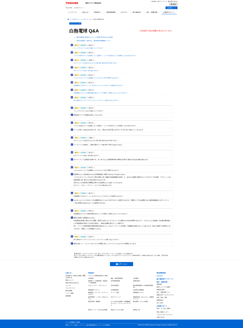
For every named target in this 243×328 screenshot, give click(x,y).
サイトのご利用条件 (104, 325)
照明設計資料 (161, 289)
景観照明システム (93, 290)
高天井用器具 (115, 285)
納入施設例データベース (165, 279)
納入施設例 (136, 12)
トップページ (72, 12)
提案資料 (159, 284)
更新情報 (68, 296)
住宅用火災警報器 (138, 290)
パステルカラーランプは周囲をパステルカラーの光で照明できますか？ (96, 78)
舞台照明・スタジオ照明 (140, 301)
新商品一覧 (136, 310)
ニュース (68, 285)
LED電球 (135, 278)
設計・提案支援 (151, 12)
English (154, 1)
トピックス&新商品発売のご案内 (98, 275)
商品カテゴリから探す (117, 310)
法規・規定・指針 (162, 297)
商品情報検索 (111, 12)
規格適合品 (160, 300)
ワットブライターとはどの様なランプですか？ (88, 48)
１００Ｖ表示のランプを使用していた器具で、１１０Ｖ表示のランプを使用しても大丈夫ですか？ (105, 55)
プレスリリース (70, 288)
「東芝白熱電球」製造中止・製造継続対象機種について (93, 40)
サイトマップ (163, 1)
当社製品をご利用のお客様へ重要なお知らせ (75, 276)
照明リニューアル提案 (163, 287)
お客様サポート (168, 12)
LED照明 (90, 278)
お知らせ (85, 12)
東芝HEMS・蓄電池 (94, 301)
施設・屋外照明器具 (117, 278)
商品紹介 (97, 12)
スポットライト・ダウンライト (97, 285)
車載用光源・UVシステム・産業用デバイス (143, 298)
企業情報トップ (171, 8)
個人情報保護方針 (91, 325)
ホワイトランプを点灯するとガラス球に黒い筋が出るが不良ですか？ (96, 63)
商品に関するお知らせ (72, 283)
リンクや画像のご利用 (72, 322)
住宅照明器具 (115, 290)
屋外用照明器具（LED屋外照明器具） (143, 286)
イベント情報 (69, 293)
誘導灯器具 (136, 281)
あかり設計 (160, 302)
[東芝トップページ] (72, 3)
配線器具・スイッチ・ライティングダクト (98, 293)
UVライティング (116, 297)
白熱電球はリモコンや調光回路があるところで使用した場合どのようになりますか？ (101, 93)
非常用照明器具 (115, 281)
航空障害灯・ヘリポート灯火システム (98, 298)
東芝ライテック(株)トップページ (75, 325)
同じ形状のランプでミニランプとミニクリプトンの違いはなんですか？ (96, 100)
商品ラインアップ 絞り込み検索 (97, 310)
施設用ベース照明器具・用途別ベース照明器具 (98, 282)
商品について (69, 280)
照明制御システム (138, 292)
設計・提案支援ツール (163, 292)
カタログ (123, 12)
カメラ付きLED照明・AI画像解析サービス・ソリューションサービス (121, 303)
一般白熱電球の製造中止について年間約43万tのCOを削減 (94, 37)
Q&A (84, 19)
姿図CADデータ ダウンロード (165, 295)
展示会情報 (68, 290)
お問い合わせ (174, 1)
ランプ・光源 (115, 292)
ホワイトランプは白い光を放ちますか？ (86, 70)
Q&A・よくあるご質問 (163, 308)
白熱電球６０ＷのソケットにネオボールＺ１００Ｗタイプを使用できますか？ (98, 85)
